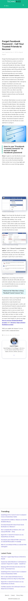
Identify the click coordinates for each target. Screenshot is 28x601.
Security (17, 335)
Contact (13, 595)
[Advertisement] (14, 25)
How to (12, 335)
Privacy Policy (19, 595)
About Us (7, 595)
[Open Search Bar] (23, 5)
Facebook (6, 335)
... (14, 354)
